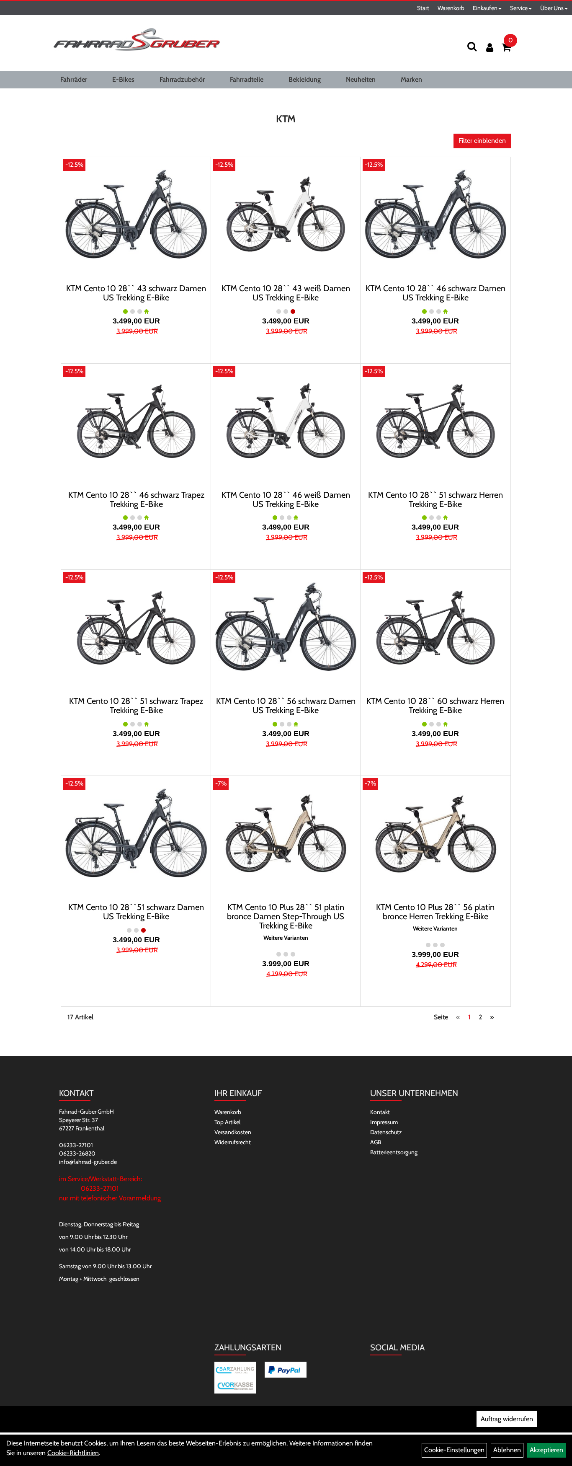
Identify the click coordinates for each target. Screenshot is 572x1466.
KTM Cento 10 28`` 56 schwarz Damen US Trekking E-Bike (286, 705)
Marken (411, 79)
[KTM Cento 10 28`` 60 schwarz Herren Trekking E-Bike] (435, 626)
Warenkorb (451, 8)
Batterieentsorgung (393, 1152)
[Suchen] (472, 46)
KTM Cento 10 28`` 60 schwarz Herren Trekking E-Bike (435, 705)
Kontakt (380, 1112)
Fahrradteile (246, 79)
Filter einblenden (482, 141)
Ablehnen (507, 1450)
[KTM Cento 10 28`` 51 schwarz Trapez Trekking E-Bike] (135, 626)
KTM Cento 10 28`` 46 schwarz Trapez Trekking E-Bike (136, 499)
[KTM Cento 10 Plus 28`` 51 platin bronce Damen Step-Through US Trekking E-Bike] (285, 832)
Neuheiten (361, 79)
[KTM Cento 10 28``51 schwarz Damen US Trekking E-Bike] (135, 832)
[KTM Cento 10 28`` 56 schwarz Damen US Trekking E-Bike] (285, 626)
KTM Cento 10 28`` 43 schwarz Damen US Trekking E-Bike (136, 293)
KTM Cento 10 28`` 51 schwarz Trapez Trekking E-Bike (136, 705)
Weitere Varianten (285, 937)
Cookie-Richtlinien (73, 1453)
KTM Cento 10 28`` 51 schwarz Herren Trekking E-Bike (435, 499)
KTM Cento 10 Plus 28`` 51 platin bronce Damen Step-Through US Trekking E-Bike (285, 916)
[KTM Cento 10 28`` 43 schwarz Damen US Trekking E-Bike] (135, 213)
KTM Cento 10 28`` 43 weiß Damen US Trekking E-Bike (286, 293)
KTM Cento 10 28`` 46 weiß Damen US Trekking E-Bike (286, 499)
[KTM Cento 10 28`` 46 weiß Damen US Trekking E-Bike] (285, 420)
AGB (375, 1142)
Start (423, 8)
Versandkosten (232, 1132)
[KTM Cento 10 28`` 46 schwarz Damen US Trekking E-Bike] (435, 213)
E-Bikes (123, 79)
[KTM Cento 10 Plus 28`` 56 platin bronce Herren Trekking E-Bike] (435, 832)
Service (519, 8)
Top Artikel (227, 1122)
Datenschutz (386, 1132)
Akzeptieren (546, 1450)
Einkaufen (485, 8)
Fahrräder (73, 79)
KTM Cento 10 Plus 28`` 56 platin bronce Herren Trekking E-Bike (435, 911)
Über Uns (552, 8)
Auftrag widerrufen (507, 1419)
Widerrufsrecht (232, 1142)
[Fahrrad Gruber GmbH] (136, 40)
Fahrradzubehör (182, 79)
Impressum (384, 1122)
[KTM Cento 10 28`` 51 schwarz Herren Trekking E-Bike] (435, 420)
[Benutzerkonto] (489, 47)
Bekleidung (305, 79)
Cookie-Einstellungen (454, 1450)
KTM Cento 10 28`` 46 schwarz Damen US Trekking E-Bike (435, 293)
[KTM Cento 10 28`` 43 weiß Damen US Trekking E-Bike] (285, 213)
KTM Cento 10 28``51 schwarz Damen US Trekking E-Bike (136, 911)
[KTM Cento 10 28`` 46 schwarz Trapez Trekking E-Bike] (135, 420)
